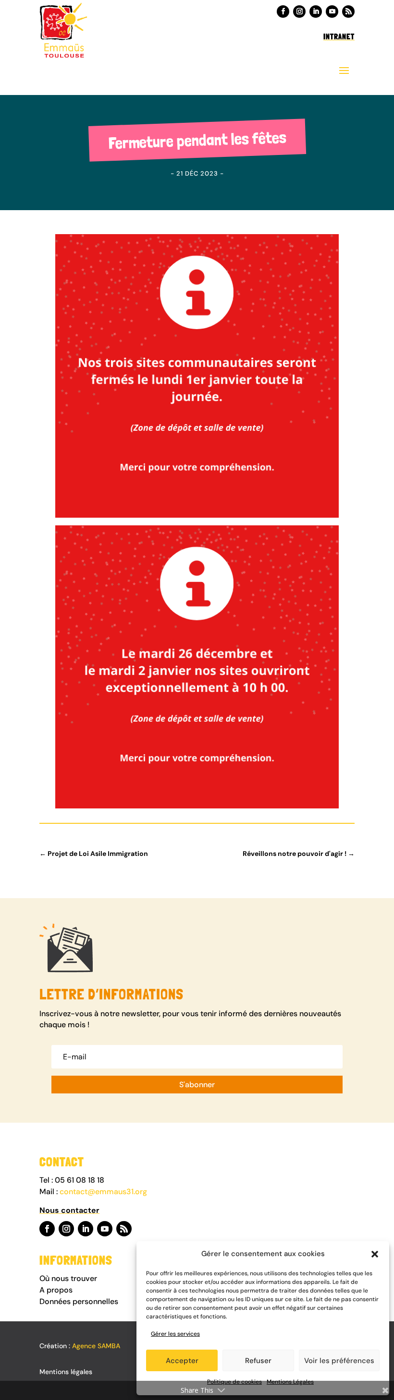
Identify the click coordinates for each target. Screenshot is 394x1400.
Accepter (182, 1360)
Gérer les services (175, 1334)
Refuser (258, 1360)
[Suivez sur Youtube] (332, 11)
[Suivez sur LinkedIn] (315, 11)
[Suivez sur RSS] (348, 11)
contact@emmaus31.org (103, 1191)
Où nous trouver (69, 1278)
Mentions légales (65, 1371)
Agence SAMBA (96, 1345)
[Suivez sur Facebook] (283, 11)
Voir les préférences (339, 1360)
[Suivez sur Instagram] (299, 11)
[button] (375, 1254)
